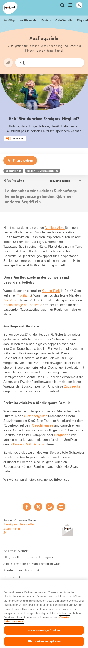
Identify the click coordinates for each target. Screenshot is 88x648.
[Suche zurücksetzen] (77, 62)
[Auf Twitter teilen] (38, 507)
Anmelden (18, 138)
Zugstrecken (73, 386)
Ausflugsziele (55, 227)
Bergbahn (61, 435)
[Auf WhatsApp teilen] (50, 507)
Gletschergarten (36, 416)
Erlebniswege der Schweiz (22, 305)
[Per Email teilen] (61, 507)
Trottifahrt (24, 295)
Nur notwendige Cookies (44, 630)
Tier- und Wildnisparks (29, 444)
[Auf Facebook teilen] (27, 507)
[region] (44, 614)
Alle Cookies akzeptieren (44, 641)
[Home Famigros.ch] (10, 8)
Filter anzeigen (23, 160)
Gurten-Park (51, 290)
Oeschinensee (43, 425)
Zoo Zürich (11, 300)
